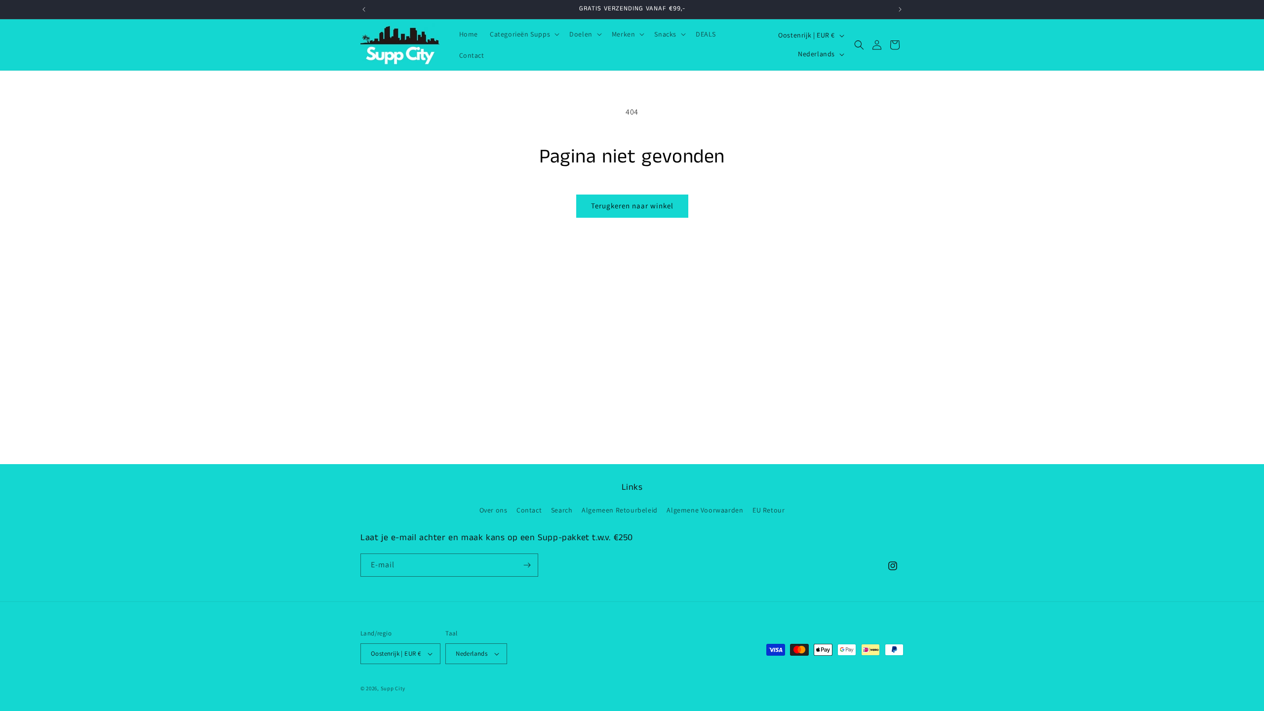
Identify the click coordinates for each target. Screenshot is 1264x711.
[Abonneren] (527, 565)
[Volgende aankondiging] (900, 9)
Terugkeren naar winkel (632, 205)
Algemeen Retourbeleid (620, 510)
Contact (529, 510)
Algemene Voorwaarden (705, 510)
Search (562, 510)
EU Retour (768, 510)
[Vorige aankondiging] (364, 9)
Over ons (493, 510)
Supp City (393, 688)
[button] (523, 34)
